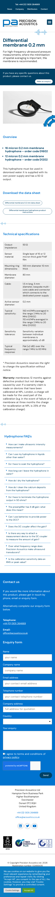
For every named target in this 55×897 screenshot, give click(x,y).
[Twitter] (28, 826)
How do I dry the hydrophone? (23, 480)
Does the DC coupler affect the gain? (27, 526)
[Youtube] (34, 826)
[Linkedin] (20, 826)
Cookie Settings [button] (12, 890)
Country (7, 716)
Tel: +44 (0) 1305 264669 (27, 4)
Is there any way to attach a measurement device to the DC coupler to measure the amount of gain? (26, 536)
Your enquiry (9, 728)
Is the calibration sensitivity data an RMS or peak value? (25, 561)
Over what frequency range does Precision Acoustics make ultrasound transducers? (25, 549)
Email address (10, 677)
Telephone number (13, 690)
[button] (49, 22)
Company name (11, 664)
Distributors (32, 9)
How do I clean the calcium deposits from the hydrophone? (26, 489)
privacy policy (11, 757)
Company (20, 9)
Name (6, 651)
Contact (44, 9)
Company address (13, 703)
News (9, 9)
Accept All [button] (28, 890)
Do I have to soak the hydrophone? (26, 464)
